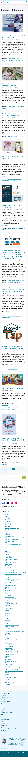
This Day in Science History (11, 661)
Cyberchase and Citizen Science (12, 388)
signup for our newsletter (13, 506)
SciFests (7, 656)
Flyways (7, 600)
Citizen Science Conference (11, 559)
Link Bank (10, 595)
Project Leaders (9, 646)
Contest (7, 575)
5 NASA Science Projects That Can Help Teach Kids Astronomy (13, 115)
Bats (6, 546)
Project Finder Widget (6, 712)
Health (6, 611)
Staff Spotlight (8, 659)
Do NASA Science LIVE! (10, 580)
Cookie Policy (14, 754)
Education (11, 60)
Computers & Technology (11, 570)
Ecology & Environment (10, 585)
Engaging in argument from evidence (13, 588)
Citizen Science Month (13, 228)
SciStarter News (9, 658)
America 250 (8, 524)
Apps (6, 533)
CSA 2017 (7, 577)
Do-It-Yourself (8, 582)
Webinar (19, 282)
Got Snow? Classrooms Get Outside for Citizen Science (13, 37)
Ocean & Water (8, 635)
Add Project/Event (5, 701)
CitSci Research (9, 565)
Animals (7, 529)
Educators (3, 703)
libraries (7, 616)
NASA (6, 623)
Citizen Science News (10, 564)
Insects (4, 180)
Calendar (7, 554)
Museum (7, 621)
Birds (6, 549)
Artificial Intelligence (9, 536)
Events (9, 229)
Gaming (7, 602)
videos (6, 676)
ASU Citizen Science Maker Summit (13, 544)
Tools (6, 662)
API (6, 531)
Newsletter (7, 628)
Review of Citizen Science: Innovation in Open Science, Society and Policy (14, 440)
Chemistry (7, 556)
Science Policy (8, 653)
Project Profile (8, 648)
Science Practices (9, 654)
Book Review (11, 462)
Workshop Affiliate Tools (11, 682)
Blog (2, 706)
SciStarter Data (5, 719)
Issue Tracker (4, 732)
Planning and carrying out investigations (14, 639)
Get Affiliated (4, 699)
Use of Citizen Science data (11, 669)
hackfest (7, 610)
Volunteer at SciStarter (10, 677)
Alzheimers (7, 521)
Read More (5, 55)
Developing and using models (12, 579)
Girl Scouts (7, 605)
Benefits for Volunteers (6, 697)
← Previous (5, 469)
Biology (7, 547)
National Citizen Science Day (12, 625)
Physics (7, 638)
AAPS (6, 515)
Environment (17, 60)
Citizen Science (11, 58)
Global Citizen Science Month (12, 607)
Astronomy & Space (12, 136)
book (6, 551)
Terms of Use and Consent (9, 752)
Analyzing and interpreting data (12, 528)
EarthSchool (22, 228)
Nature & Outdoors (10, 180)
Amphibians (7, 526)
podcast (7, 641)
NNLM (6, 630)
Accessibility (8, 518)
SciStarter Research (6, 717)
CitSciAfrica (8, 567)
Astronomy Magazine (10, 542)
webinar (7, 679)
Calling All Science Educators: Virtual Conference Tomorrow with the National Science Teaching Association (13, 290)
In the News (8, 613)
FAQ (2, 721)
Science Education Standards (9, 282)
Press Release (8, 643)
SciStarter (4, 484)
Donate (3, 723)
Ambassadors (8, 523)
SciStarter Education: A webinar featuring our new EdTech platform (13, 347)
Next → (4, 471)
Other (6, 636)
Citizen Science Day (10, 561)
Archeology (7, 534)
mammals (7, 620)
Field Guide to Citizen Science (12, 598)
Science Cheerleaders (10, 649)
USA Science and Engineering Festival (14, 667)
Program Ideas (8, 644)
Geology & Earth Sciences (11, 603)
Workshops (7, 684)
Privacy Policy (21, 752)
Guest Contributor (17, 179)
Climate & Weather (9, 569)
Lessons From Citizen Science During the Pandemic (12, 85)
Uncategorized (8, 664)
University (7, 666)
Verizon (7, 674)
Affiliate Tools (8, 519)
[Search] (24, 477)
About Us (7, 516)
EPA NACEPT (8, 592)
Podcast (3, 708)
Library (6, 618)
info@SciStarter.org (11, 728)
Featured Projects (9, 597)
